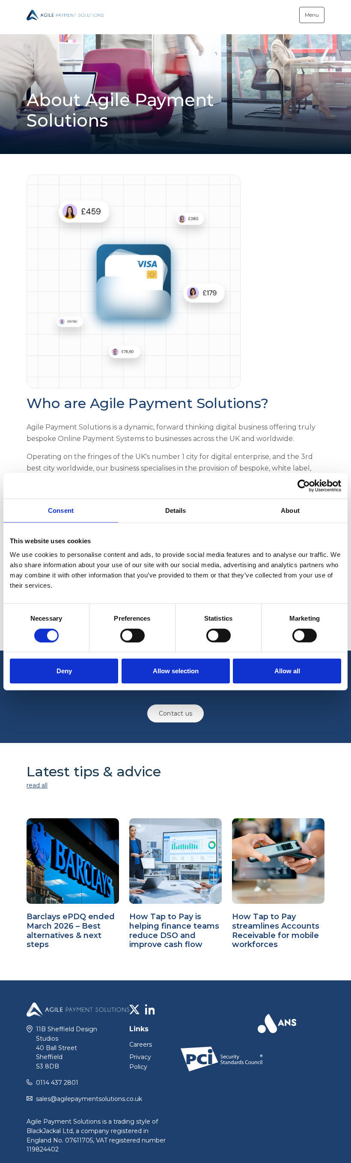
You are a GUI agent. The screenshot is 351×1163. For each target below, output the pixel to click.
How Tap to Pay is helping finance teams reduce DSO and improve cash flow (174, 930)
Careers (140, 1044)
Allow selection (176, 671)
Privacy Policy (140, 1062)
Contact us (175, 713)
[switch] (132, 635)
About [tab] (290, 510)
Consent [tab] (61, 510)
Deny (64, 671)
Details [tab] (175, 510)
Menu (312, 15)
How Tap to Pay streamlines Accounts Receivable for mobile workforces (275, 930)
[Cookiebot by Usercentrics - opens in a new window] (303, 485)
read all (37, 785)
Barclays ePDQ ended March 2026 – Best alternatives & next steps (71, 930)
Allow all (287, 671)
